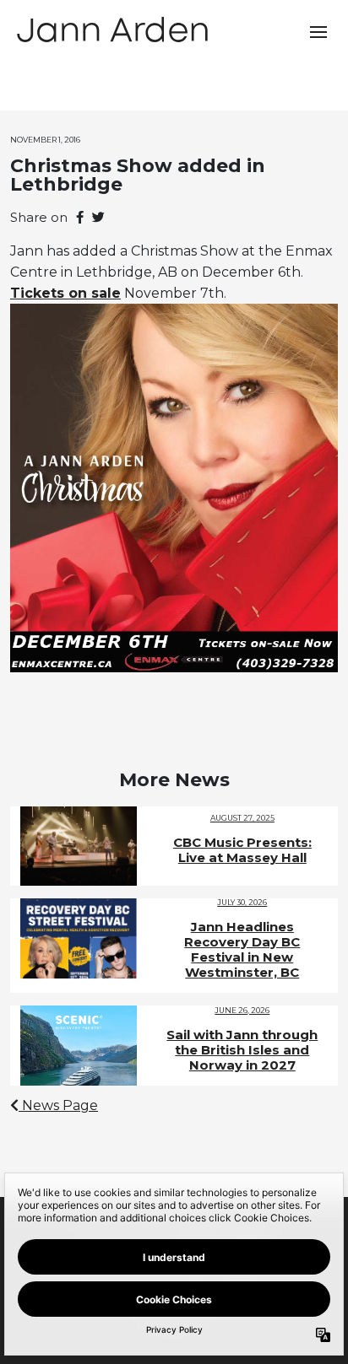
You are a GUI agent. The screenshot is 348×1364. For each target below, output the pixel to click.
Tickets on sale (65, 293)
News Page (58, 1105)
